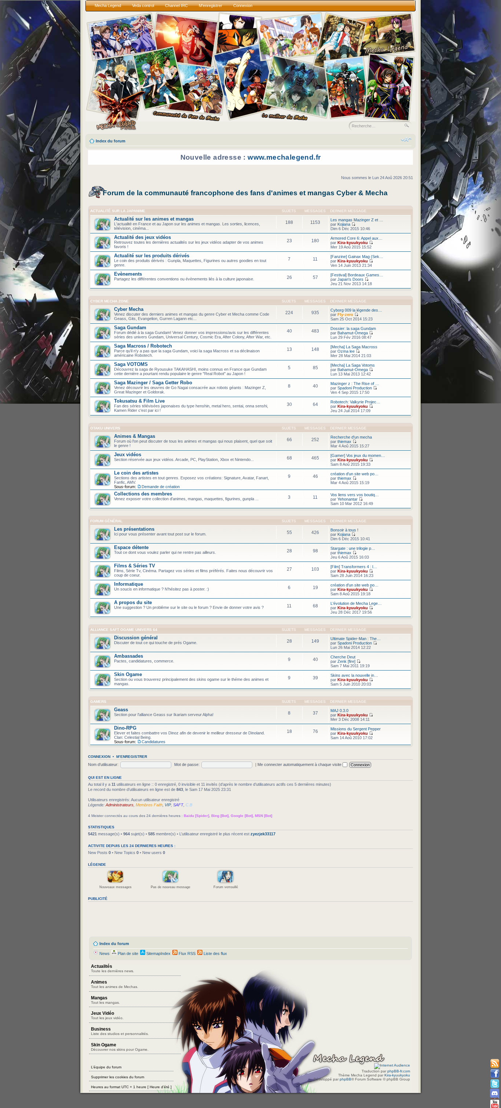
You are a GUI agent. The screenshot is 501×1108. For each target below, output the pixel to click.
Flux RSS (186, 953)
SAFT (178, 805)
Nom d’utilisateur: (103, 764)
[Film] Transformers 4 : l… (353, 566)
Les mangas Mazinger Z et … (356, 220)
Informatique (128, 584)
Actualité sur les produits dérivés (151, 255)
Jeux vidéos (127, 454)
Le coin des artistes (136, 473)
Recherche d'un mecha (351, 437)
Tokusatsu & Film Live (139, 401)
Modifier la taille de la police (406, 139)
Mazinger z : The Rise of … (354, 383)
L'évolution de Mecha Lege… (356, 603)
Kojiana (343, 224)
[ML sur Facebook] (494, 1074)
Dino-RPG (125, 728)
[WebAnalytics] (392, 1065)
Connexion (99, 757)
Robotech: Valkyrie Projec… (355, 402)
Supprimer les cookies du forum (117, 1077)
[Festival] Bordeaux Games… (356, 275)
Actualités (112, 968)
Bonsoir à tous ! (344, 530)
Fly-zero (345, 314)
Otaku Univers (105, 428)
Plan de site (127, 953)
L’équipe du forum (106, 1067)
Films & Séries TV (134, 565)
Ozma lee (346, 351)
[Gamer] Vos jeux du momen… (357, 455)
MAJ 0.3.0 (339, 710)
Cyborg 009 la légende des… (356, 310)
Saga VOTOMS (131, 364)
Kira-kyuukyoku (352, 242)
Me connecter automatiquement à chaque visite (300, 764)
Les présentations (134, 529)
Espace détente (131, 547)
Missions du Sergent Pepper (355, 729)
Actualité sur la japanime (117, 211)
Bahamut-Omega (352, 333)
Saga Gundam (130, 327)
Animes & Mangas (134, 436)
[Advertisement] (221, 919)
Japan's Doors (350, 279)
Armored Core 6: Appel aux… (356, 238)
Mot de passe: (187, 764)
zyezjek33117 (263, 834)
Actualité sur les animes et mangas (154, 219)
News (104, 953)
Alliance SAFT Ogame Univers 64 (123, 630)
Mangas (105, 1000)
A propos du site (133, 602)
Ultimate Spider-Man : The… (355, 638)
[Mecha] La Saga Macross (353, 347)
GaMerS (98, 702)
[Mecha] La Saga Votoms (352, 365)
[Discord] (494, 1093)
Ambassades (128, 656)
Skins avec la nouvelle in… (354, 675)
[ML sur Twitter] (494, 1084)
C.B (189, 805)
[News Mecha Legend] (494, 1064)
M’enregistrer (131, 757)
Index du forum (110, 141)
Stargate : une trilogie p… (352, 548)
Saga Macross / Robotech (143, 346)
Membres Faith (149, 805)
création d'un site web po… (354, 474)
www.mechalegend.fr (284, 157)
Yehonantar (347, 499)
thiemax (344, 441)
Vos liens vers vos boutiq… (354, 495)
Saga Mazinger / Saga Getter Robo (153, 382)
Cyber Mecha (128, 309)
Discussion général (136, 637)
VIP (168, 805)
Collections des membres (143, 494)
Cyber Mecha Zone (109, 301)
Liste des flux (214, 953)
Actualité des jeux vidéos (142, 237)
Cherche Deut (342, 657)
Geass (121, 709)
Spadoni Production (354, 388)
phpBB (345, 1079)
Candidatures (153, 742)
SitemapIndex (158, 953)
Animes (114, 984)
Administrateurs (120, 805)
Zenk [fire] (346, 661)
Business (120, 1031)
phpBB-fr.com (398, 1071)
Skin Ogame (128, 674)
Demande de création (161, 486)
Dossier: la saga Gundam (353, 328)
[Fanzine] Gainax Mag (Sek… (356, 256)
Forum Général (106, 521)
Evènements (128, 274)
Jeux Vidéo (107, 1015)
